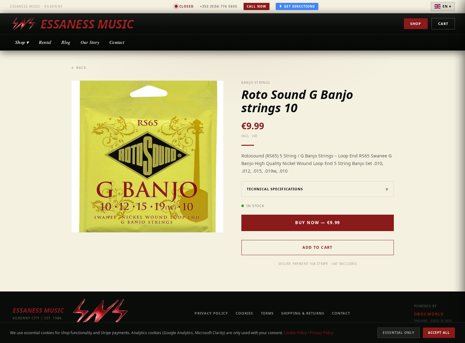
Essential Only (398, 332)
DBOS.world (429, 314)
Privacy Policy (321, 332)
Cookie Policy (295, 332)
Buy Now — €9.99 (317, 222)
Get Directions (299, 6)
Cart (443, 23)
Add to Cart (317, 247)
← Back (79, 67)
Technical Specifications (317, 189)
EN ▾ (447, 6)
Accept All (439, 332)
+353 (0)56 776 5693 (218, 6)
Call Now (256, 6)
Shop (415, 23)
